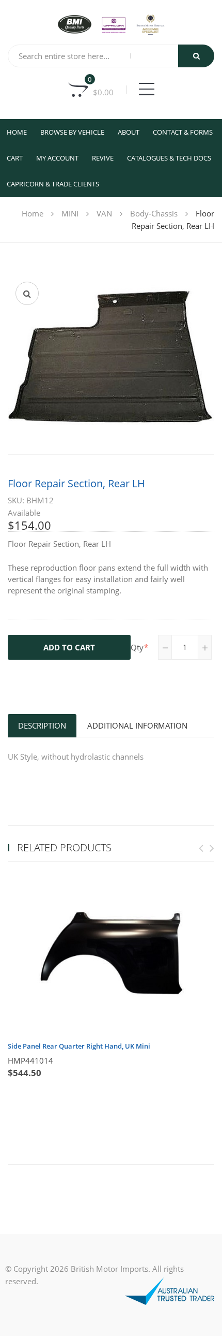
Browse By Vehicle (72, 132)
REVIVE (103, 158)
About (128, 132)
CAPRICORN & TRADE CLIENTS (53, 183)
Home (17, 132)
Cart (15, 158)
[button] (27, 293)
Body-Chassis (154, 213)
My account (57, 158)
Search (196, 56)
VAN (104, 213)
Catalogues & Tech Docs (169, 158)
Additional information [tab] (137, 725)
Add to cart (69, 647)
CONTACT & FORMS (183, 132)
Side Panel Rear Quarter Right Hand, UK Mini (79, 1046)
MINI (69, 213)
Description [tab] (42, 725)
